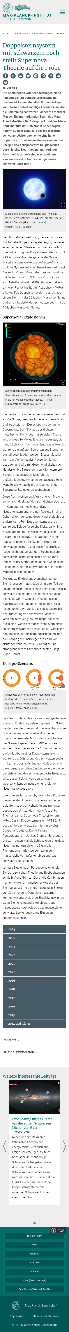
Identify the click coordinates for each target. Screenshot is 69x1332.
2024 (11, 938)
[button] (63, 205)
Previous (5, 1146)
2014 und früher (19, 1023)
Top (61, 1230)
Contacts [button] (10, 1040)
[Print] (5, 82)
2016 (11, 1006)
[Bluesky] (28, 76)
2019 (11, 981)
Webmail (34, 1271)
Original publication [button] (19, 1052)
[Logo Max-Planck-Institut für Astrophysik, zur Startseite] (27, 11)
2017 (11, 998)
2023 (11, 946)
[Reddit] (20, 76)
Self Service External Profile (34, 1289)
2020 (11, 972)
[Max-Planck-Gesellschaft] (18, 1305)
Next (64, 1146)
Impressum (17, 1316)
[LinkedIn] (13, 76)
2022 (11, 955)
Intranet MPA (34, 1235)
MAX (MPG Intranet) (34, 1280)
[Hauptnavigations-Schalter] (62, 12)
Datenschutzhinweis (46, 1316)
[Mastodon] (35, 76)
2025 (11, 929)
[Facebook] (5, 76)
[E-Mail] (58, 76)
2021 (11, 963)
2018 (11, 989)
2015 (11, 1015)
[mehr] (42, 222)
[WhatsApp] (43, 76)
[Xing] (51, 76)
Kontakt (34, 1262)
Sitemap (34, 1253)
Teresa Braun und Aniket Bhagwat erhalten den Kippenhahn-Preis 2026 (33, 1123)
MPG (34, 1244)
